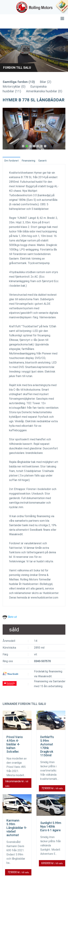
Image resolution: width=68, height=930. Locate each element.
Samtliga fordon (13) (19, 82)
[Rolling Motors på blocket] (61, 7)
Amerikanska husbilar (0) (44, 91)
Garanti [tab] (42, 160)
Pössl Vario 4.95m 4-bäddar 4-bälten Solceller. (14, 744)
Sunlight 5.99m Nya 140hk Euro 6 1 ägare (50, 826)
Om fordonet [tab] (11, 160)
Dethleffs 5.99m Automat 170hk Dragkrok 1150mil (47, 746)
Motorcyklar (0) (14, 86)
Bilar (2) (45, 82)
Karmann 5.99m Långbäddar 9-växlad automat (16, 828)
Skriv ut (12, 616)
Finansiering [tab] (28, 160)
